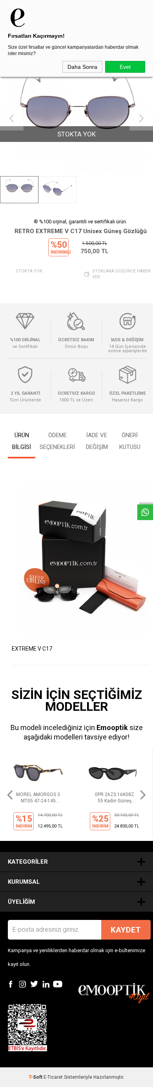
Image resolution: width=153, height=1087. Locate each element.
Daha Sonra (82, 67)
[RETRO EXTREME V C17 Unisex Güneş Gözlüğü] (76, 118)
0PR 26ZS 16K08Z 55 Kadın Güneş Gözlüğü (38, 798)
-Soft (36, 1077)
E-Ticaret (53, 1077)
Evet (125, 67)
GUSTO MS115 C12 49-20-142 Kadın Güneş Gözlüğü (114, 798)
